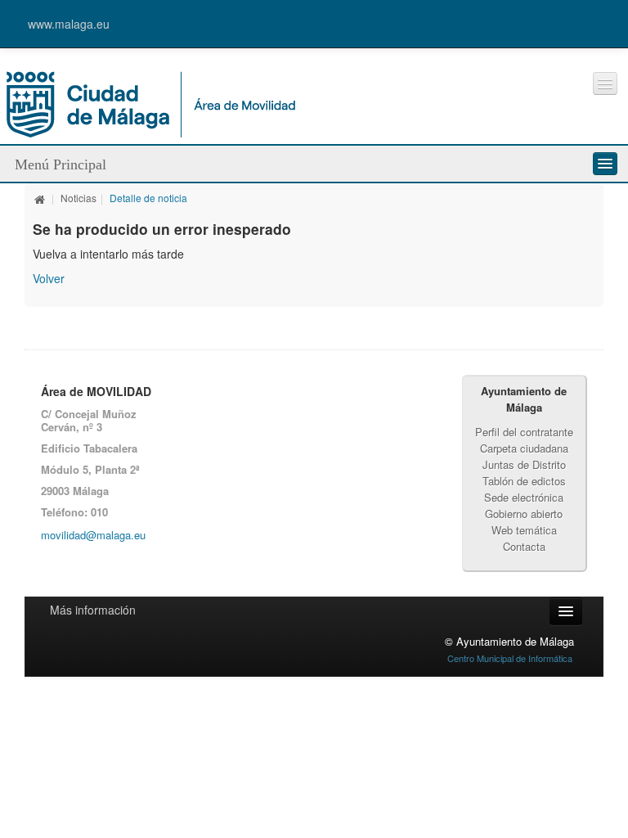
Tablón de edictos (524, 481)
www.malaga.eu (69, 24)
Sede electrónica (523, 497)
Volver (49, 278)
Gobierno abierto (524, 513)
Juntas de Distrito (524, 464)
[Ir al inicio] (40, 198)
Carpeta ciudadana (524, 448)
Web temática (524, 530)
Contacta (524, 546)
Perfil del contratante (524, 431)
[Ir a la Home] (151, 102)
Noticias (78, 198)
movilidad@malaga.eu (93, 535)
